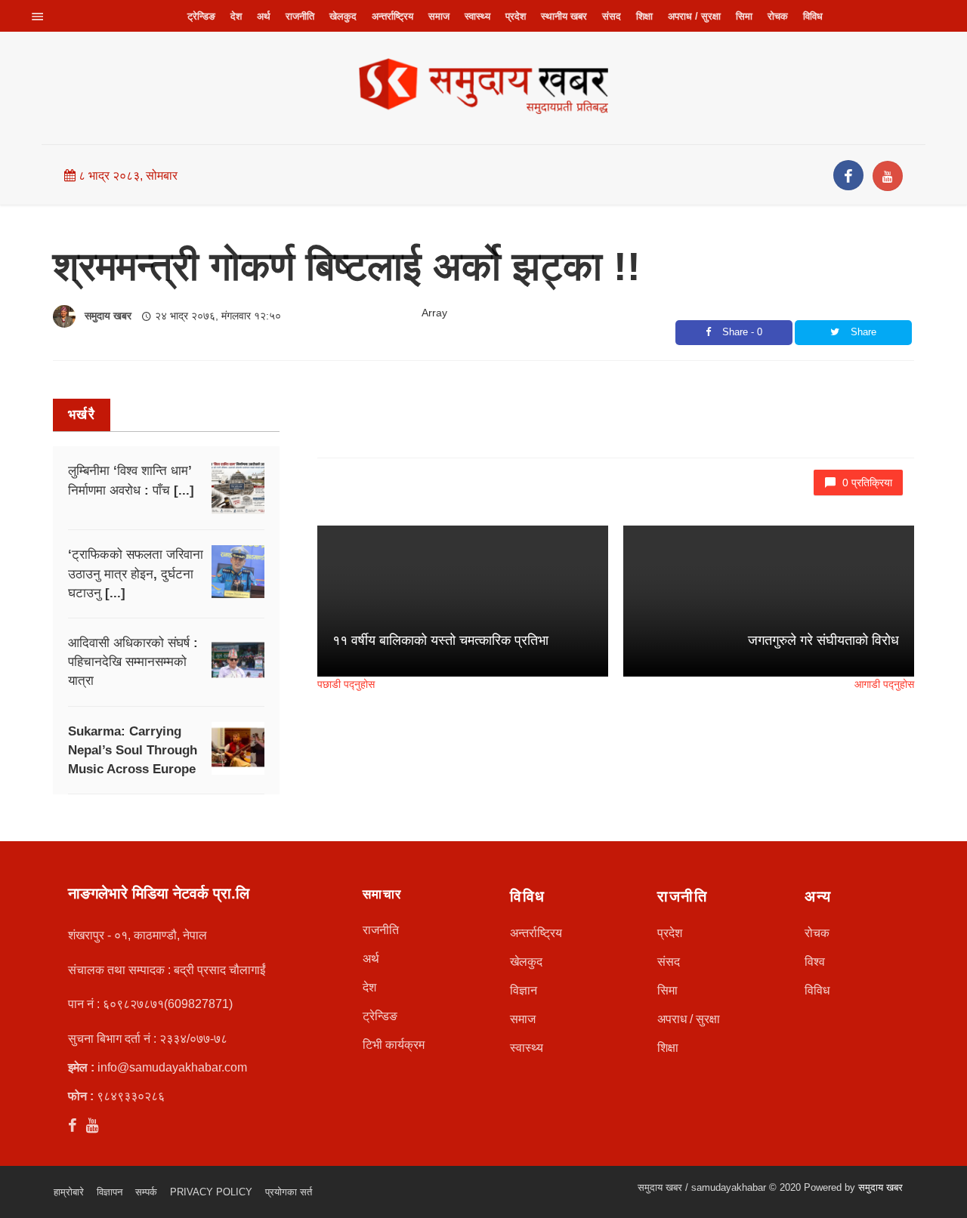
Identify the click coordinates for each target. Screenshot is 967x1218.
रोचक (778, 16)
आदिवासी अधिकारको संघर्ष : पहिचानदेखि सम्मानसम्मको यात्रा (133, 662)
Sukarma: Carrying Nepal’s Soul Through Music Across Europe (132, 750)
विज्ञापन (109, 1192)
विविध (813, 16)
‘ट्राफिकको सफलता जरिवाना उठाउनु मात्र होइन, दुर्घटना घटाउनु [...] (135, 573)
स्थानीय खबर (564, 16)
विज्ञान (523, 990)
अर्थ (263, 16)
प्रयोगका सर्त (288, 1192)
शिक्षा (644, 16)
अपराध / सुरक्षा (694, 16)
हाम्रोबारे (69, 1192)
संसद (611, 16)
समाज (439, 16)
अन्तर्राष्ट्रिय (392, 16)
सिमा (744, 16)
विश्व (815, 961)
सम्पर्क (146, 1192)
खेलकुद (343, 16)
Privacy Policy (211, 1192)
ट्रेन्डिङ (201, 16)
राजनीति (300, 16)
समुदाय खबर (108, 316)
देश (236, 16)
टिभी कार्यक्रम (394, 1044)
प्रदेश (515, 16)
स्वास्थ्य (477, 16)
